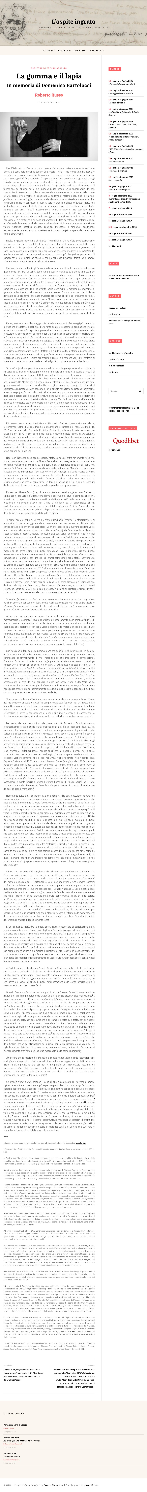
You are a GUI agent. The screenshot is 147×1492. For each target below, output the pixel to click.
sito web (72, 1331)
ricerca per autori (117, 308)
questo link (81, 1143)
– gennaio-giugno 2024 (123, 124)
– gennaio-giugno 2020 (120, 208)
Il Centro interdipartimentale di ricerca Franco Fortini (124, 277)
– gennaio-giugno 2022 (121, 169)
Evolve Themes (52, 1485)
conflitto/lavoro (116, 359)
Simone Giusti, (11, 1456)
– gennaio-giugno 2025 (121, 101)
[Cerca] (140, 390)
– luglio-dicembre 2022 (121, 160)
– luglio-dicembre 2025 (121, 92)
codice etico (114, 314)
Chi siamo (80, 50)
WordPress (92, 1485)
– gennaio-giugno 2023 (126, 149)
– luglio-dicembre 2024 (124, 112)
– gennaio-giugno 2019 (120, 221)
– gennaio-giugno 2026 (122, 82)
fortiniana (113, 372)
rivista (63, 50)
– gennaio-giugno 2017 (120, 239)
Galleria (95, 50)
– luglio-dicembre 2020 (124, 199)
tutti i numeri (115, 246)
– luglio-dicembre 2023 (124, 136)
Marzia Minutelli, (21, 1440)
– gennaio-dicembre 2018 (123, 227)
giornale (49, 50)
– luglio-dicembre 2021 (121, 178)
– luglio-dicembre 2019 (120, 214)
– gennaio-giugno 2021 (120, 188)
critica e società (116, 365)
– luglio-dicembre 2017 (120, 233)
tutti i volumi (114, 450)
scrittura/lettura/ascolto (49, 68)
